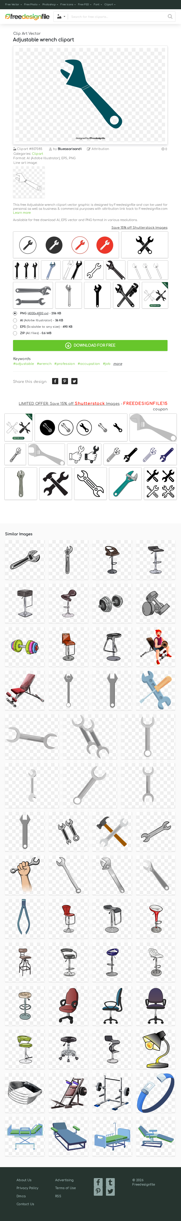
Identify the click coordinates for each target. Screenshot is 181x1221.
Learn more (22, 212)
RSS (58, 1196)
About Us (24, 1180)
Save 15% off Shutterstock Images (139, 227)
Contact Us (25, 1204)
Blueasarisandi (70, 149)
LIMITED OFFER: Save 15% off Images (69, 404)
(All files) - (36, 333)
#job (106, 364)
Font (96, 4)
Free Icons (66, 4)
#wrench (44, 364)
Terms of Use (65, 1188)
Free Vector (12, 4)
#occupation (89, 364)
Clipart (108, 4)
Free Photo (31, 4)
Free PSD (83, 4)
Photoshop (49, 4)
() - (40, 313)
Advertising (64, 1180)
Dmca (21, 1196)
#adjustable (23, 364)
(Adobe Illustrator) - (41, 320)
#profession (64, 364)
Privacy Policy (27, 1188)
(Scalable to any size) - (46, 326)
